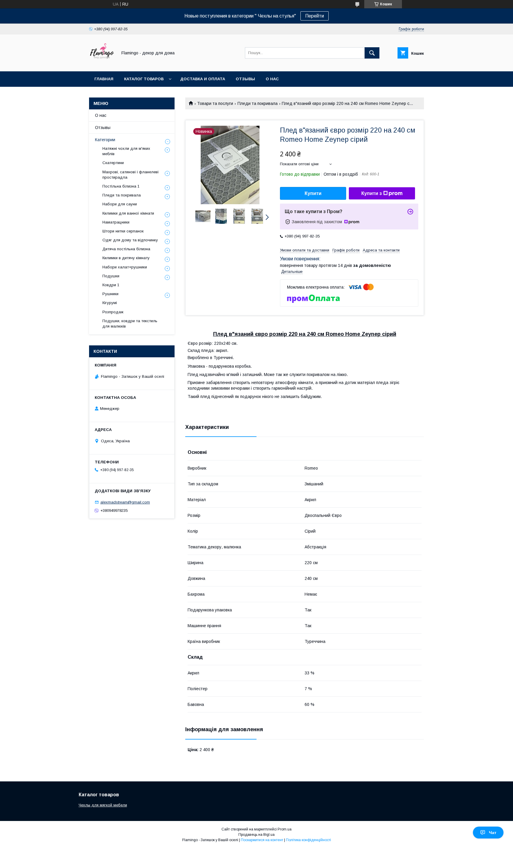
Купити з (371, 193)
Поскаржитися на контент (262, 840)
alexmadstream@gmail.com (125, 502)
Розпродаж (113, 312)
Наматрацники (115, 222)
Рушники (110, 294)
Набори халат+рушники (124, 267)
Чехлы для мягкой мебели (103, 805)
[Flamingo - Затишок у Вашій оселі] (101, 63)
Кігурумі (109, 303)
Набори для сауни (119, 204)
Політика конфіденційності (308, 840)
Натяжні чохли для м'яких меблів (126, 151)
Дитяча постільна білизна (126, 249)
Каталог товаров (144, 79)
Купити (313, 193)
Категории (105, 139)
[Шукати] (372, 53)
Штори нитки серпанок (123, 231)
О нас (272, 79)
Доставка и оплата (202, 79)
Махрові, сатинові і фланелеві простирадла (130, 175)
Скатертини (113, 163)
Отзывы (245, 79)
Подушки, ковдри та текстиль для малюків (129, 323)
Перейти (314, 15)
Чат (492, 832)
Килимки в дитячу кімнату (126, 258)
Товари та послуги (215, 103)
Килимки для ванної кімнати (128, 213)
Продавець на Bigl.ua (256, 835)
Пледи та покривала (258, 103)
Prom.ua (285, 829)
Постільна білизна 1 (121, 186)
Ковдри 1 (110, 285)
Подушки (110, 276)
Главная (103, 79)
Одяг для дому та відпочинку (130, 240)
